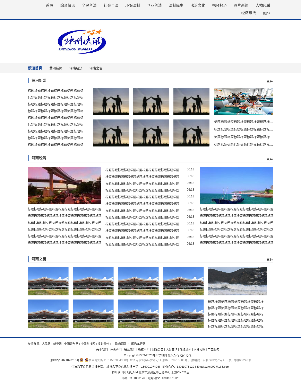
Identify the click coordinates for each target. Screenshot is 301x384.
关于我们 (102, 349)
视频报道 (219, 5)
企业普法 (154, 5)
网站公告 (157, 349)
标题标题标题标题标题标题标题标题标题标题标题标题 (57, 90)
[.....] (111, 101)
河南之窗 (96, 68)
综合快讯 (67, 5)
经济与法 (248, 13)
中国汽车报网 (137, 343)
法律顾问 (185, 349)
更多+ (266, 13)
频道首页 (35, 68)
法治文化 (197, 5)
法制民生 (176, 5)
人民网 (46, 343)
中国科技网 (88, 343)
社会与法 (111, 5)
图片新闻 (241, 5)
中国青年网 (71, 343)
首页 (49, 5)
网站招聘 (199, 349)
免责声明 (116, 349)
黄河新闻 (55, 68)
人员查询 (171, 349)
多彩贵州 (103, 343)
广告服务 (213, 349)
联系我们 (130, 349)
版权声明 (143, 349)
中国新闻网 (119, 343)
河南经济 (76, 68)
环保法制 (132, 5)
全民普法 (89, 5)
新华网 (57, 343)
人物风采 (263, 5)
